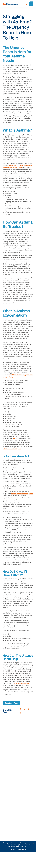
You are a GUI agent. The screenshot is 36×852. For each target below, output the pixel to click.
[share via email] (20, 713)
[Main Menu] (31, 3)
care (13, 438)
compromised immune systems (22, 493)
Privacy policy (22, 849)
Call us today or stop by (21, 683)
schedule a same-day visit (12, 449)
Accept (12, 849)
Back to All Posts (11, 703)
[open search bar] (25, 4)
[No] (34, 843)
